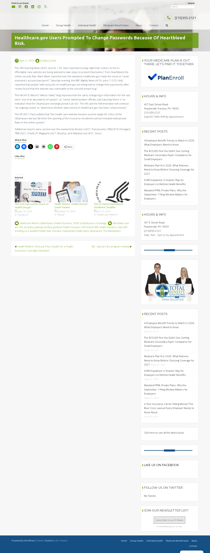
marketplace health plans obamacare (82, 230)
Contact (153, 25)
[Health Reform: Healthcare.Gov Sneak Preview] (72, 192)
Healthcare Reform (29, 223)
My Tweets (150, 495)
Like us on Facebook (161, 465)
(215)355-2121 (185, 18)
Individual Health (87, 25)
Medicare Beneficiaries (116, 25)
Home (45, 25)
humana (56, 230)
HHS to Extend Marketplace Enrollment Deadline (108, 205)
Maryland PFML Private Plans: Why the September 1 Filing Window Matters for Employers (166, 194)
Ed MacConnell (48, 60)
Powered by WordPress (23, 541)
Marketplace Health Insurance (56, 223)
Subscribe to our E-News (169, 520)
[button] (167, 26)
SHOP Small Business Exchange (89, 223)
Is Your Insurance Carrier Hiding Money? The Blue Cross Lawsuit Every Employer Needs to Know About (169, 408)
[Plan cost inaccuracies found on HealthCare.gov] (33, 192)
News (139, 25)
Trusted (48, 541)
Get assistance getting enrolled (35, 227)
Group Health (63, 25)
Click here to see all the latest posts (164, 432)
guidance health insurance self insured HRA (75, 227)
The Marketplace (112, 230)
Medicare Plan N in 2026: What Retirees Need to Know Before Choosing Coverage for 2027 (169, 169)
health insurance (108, 227)
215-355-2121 (152, 112)
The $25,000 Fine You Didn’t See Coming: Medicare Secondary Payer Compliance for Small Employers (168, 155)
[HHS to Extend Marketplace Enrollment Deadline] (112, 192)
